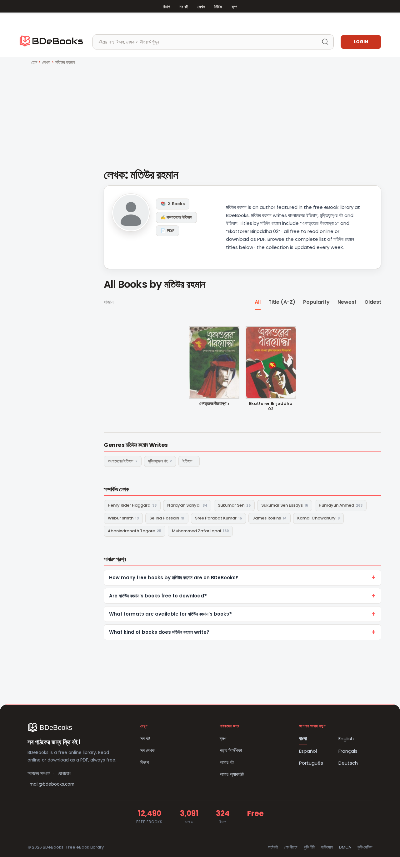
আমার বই (227, 762)
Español (308, 751)
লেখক (201, 7)
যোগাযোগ (64, 774)
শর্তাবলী (273, 847)
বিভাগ (166, 7)
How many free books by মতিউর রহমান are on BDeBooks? (173, 577)
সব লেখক (147, 750)
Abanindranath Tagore (134, 531)
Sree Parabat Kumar (218, 518)
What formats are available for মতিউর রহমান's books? (170, 614)
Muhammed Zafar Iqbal (200, 531)
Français (348, 751)
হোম (34, 62)
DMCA (345, 847)
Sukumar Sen (234, 505)
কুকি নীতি (309, 847)
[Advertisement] (200, 113)
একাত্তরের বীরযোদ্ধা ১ (214, 403)
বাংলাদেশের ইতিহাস (123, 461)
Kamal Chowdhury (318, 518)
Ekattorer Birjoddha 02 (270, 406)
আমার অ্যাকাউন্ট (232, 774)
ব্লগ (234, 7)
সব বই (183, 7)
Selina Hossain (166, 518)
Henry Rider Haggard (132, 505)
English (346, 738)
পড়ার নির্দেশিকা (231, 750)
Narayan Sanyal (187, 505)
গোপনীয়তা (291, 847)
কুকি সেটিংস (365, 847)
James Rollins (269, 518)
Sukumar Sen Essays (284, 505)
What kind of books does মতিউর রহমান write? (159, 632)
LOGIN (361, 42)
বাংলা (303, 738)
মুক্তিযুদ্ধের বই (160, 461)
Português (311, 763)
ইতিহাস (189, 461)
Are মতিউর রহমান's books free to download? (158, 595)
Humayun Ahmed (340, 505)
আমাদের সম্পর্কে (39, 774)
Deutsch (348, 763)
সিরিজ (218, 7)
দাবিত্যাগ (327, 847)
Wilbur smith (123, 518)
